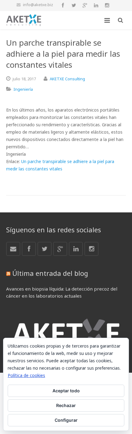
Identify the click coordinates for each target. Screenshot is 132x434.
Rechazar (66, 405)
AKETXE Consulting (67, 79)
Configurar (66, 420)
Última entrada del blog (50, 273)
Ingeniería (23, 89)
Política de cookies (26, 375)
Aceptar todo (66, 390)
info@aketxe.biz (38, 4)
